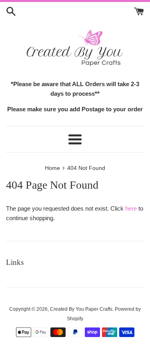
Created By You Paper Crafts (81, 309)
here (131, 208)
